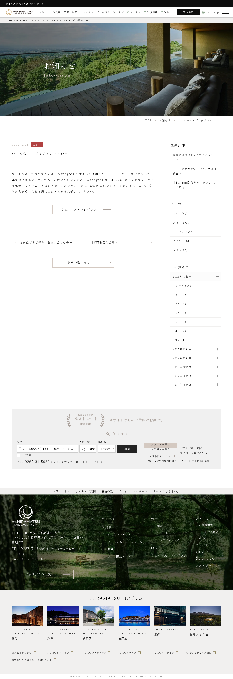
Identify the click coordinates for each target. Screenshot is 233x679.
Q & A (166, 12)
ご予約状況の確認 (191, 448)
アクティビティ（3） (186, 232)
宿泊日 (21, 442)
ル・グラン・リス (119, 534)
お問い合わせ (62, 491)
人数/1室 (84, 442)
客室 (66, 12)
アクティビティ (211, 532)
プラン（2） (181, 250)
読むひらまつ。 (207, 558)
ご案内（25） (182, 223)
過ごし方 (118, 12)
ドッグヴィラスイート (171, 540)
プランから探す (160, 444)
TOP (89, 519)
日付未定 (26, 455)
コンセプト (43, 12)
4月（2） (181, 331)
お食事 (57, 12)
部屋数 (102, 442)
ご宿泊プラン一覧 (38, 574)
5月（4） (181, 322)
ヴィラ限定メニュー (121, 556)
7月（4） (181, 304)
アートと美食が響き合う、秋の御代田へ (194, 171)
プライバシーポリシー (132, 491)
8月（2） (181, 294)
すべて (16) (183, 285)
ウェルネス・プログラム (95, 12)
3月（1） (181, 340)
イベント (207, 538)
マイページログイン (192, 453)
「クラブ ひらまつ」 (166, 491)
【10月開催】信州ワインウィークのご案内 (195, 185)
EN (214, 12)
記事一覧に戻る (79, 262)
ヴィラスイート (167, 533)
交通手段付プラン (160, 456)
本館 (160, 526)
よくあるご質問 (86, 491)
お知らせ (202, 552)
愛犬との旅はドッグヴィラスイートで (194, 157)
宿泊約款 (107, 491)
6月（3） (181, 313)
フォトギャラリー (208, 565)
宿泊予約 (188, 12)
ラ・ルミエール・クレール (125, 542)
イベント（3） (182, 241)
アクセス (134, 12)
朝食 (111, 549)
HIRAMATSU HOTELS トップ (26, 20)
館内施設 (207, 525)
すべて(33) (180, 213)
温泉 (75, 12)
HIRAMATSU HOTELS (25, 3)
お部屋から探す (160, 449)
